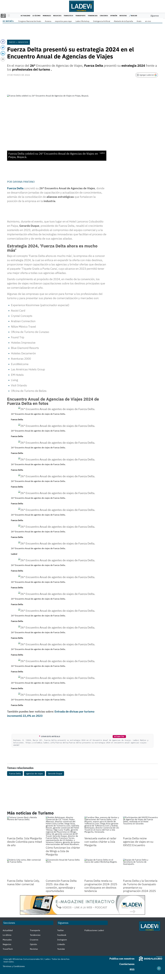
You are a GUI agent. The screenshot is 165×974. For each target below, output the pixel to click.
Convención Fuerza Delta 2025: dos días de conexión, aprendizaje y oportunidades (61, 886)
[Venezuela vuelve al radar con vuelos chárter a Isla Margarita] (101, 826)
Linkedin (61, 944)
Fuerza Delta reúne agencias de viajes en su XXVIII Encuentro (138, 841)
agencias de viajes (34, 773)
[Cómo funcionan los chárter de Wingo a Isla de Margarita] (63, 830)
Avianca (48, 21)
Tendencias (92, 16)
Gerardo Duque (55, 773)
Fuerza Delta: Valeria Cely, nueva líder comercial (23, 882)
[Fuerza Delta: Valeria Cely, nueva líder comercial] (24, 868)
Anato (139, 21)
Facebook (61, 935)
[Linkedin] (3, 53)
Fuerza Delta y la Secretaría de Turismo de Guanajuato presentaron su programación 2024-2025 (140, 886)
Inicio (12, 42)
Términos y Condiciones (14, 966)
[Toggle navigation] (8, 15)
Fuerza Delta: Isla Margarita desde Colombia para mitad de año (24, 841)
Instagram (62, 939)
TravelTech (68, 16)
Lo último (36, 16)
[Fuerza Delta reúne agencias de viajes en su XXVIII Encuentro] (140, 826)
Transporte (80, 16)
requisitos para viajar (63, 21)
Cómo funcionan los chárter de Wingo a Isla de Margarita (63, 851)
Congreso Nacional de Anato (29, 21)
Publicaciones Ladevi (94, 930)
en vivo (148, 21)
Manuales (47, 16)
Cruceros (104, 16)
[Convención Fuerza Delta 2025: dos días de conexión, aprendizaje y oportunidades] (63, 868)
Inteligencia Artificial (101, 21)
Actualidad (25, 16)
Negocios (57, 16)
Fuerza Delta (15, 773)
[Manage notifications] (159, 968)
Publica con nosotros (121, 958)
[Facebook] (3, 41)
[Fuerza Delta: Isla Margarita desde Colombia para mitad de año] (24, 826)
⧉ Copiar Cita (119, 736)
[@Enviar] (3, 59)
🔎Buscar (133, 16)
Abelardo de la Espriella (123, 21)
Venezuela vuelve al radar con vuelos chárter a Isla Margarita (100, 841)
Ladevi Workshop (82, 21)
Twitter (60, 930)
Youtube (61, 949)
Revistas (123, 16)
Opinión (113, 16)
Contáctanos (126, 964)
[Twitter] (3, 47)
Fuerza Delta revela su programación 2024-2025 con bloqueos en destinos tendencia (100, 886)
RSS (132, 969)
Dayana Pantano (24, 181)
